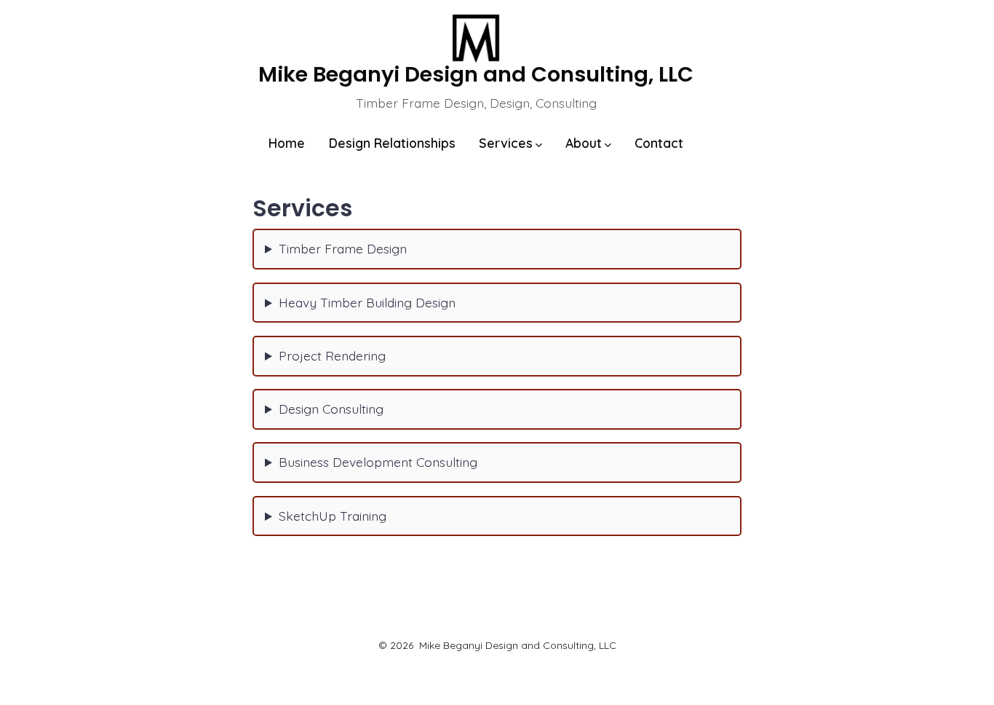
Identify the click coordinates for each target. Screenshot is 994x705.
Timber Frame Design (343, 248)
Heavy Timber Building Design (367, 302)
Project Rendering (332, 355)
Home (287, 143)
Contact (659, 143)
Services (506, 143)
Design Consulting (331, 409)
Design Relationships (392, 143)
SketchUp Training (332, 516)
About (583, 143)
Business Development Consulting (378, 462)
